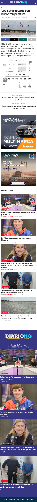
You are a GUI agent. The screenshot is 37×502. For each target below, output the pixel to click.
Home (2, 7)
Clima (7, 7)
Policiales (6, 287)
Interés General (8, 259)
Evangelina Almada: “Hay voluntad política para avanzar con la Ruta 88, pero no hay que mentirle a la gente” (17, 265)
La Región (6, 312)
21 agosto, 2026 (19, 216)
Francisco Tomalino (8, 269)
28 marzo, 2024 (5, 17)
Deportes (6, 209)
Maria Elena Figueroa (8, 216)
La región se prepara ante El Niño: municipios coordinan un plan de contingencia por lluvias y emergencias (16, 318)
